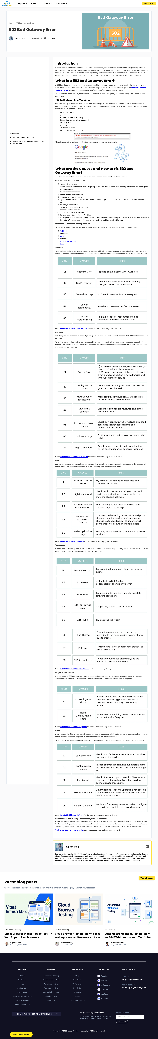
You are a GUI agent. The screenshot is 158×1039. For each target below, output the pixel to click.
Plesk (62, 244)
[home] (7, 3)
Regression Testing (51, 988)
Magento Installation (68, 241)
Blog (10, 23)
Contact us (22, 980)
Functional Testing (51, 984)
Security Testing (51, 996)
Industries (51, 1000)
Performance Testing (51, 980)
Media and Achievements (22, 996)
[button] (22, 3)
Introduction (14, 134)
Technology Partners (77, 1000)
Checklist (77, 992)
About (22, 976)
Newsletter (77, 988)
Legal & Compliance (22, 1004)
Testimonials (77, 984)
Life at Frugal (22, 992)
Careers (22, 984)
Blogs (77, 976)
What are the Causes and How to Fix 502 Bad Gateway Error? (27, 142)
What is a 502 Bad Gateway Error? (23, 137)
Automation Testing (51, 976)
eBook (77, 996)
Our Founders (22, 988)
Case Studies (77, 980)
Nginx (62, 236)
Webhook (63, 231)
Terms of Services (22, 1000)
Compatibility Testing (51, 992)
